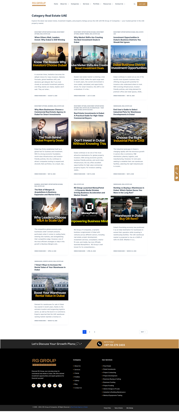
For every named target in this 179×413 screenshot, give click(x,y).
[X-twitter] (49, 385)
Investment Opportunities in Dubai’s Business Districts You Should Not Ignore (127, 39)
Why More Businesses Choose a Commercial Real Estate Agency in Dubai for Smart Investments (50, 112)
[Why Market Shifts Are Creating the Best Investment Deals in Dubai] (89, 59)
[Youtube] (55, 385)
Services (86, 4)
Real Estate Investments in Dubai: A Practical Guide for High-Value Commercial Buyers (89, 115)
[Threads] (60, 385)
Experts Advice (48, 261)
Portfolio (96, 4)
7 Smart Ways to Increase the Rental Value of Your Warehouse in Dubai (50, 267)
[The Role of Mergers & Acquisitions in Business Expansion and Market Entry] (50, 211)
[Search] (134, 4)
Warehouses (117, 106)
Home (56, 4)
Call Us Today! (109, 342)
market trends (84, 34)
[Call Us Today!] (99, 343)
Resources (107, 4)
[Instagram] (39, 385)
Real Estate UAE (45, 34)
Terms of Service (119, 408)
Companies (75, 4)
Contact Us (119, 4)
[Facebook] (33, 385)
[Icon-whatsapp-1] (176, 177)
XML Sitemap (129, 408)
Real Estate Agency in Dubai (79, 407)
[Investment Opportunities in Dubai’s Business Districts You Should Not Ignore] (129, 59)
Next (142, 332)
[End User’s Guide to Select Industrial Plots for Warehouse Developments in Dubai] (129, 131)
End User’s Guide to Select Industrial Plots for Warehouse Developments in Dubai (127, 112)
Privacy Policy (107, 408)
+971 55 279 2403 (114, 345)
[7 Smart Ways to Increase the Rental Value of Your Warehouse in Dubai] (50, 286)
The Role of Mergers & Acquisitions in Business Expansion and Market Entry (47, 192)
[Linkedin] (44, 385)
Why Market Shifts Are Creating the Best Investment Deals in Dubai (88, 39)
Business (50, 106)
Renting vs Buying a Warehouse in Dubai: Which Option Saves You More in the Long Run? (128, 190)
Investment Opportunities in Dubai (45, 32)
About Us (63, 4)
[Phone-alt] (176, 173)
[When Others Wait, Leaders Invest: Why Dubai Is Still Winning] (50, 56)
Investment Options (40, 106)
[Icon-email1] (176, 168)
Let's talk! (142, 4)
